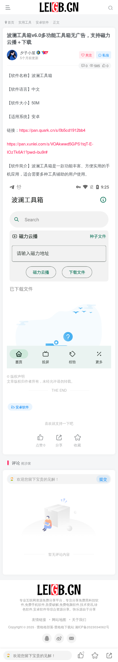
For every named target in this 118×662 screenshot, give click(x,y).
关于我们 (79, 619)
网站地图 (59, 619)
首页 (10, 22)
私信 (105, 55)
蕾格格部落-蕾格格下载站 (55, 627)
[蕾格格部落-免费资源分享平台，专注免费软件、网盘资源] (59, 589)
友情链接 (39, 619)
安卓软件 (42, 22)
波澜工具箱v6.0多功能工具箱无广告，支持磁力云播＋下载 (58, 38)
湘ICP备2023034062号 (92, 627)
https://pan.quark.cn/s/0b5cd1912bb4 (52, 130)
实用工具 (25, 22)
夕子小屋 (27, 52)
